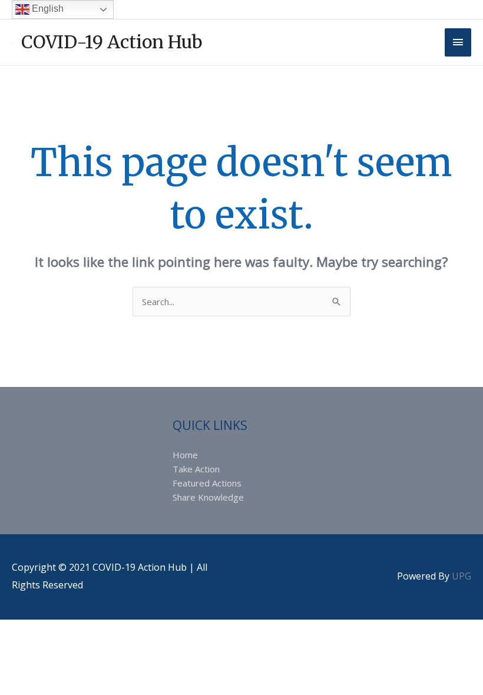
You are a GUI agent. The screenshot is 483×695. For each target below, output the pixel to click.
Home (185, 455)
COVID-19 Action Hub (112, 42)
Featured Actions (207, 483)
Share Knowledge (208, 497)
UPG (461, 576)
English (46, 9)
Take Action (196, 469)
